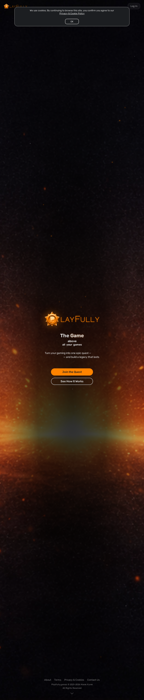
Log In (133, 6)
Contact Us (93, 679)
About (47, 679)
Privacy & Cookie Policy (72, 13)
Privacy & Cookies (74, 679)
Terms (57, 679)
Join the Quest (72, 372)
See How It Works (72, 381)
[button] (72, 21)
